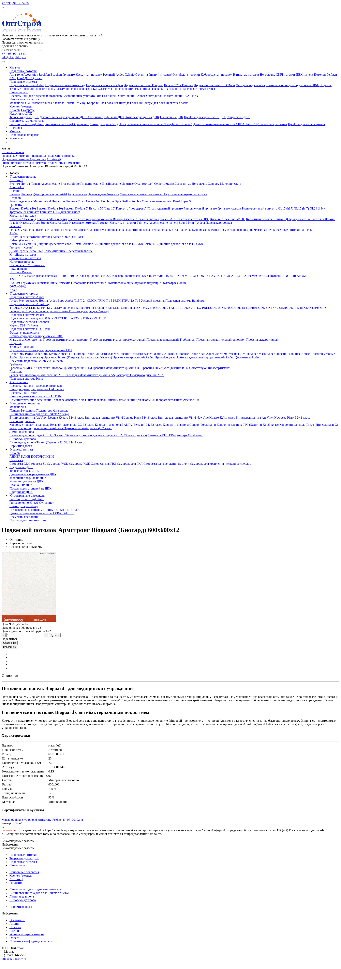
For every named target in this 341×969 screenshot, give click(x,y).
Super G (186, 201)
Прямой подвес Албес (170, 357)
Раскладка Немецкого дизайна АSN (140, 375)
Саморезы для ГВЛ (103, 463)
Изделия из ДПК (20, 113)
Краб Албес (206, 353)
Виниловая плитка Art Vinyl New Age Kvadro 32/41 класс (196, 417)
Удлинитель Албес (247, 357)
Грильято (69, 74)
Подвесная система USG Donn (214, 85)
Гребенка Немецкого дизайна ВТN (165, 368)
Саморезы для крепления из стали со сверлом (220, 463)
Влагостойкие (70, 183)
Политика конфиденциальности (31, 941)
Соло (81, 201)
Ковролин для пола (100, 103)
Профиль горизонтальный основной (220, 339)
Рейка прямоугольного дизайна (232, 229)
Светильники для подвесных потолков (35, 95)
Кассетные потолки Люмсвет (89, 222)
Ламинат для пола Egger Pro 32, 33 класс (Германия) (44, 435)
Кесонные (36, 251)
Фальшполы (17, 103)
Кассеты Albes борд (22, 219)
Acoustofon (30, 74)
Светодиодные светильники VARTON (172, 95)
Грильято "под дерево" (131, 208)
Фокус (13, 201)
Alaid (47, 201)
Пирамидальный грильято (165, 208)
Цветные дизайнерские (103, 194)
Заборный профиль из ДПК (106, 117)
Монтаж (15, 131)
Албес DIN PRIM (21, 353)
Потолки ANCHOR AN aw (288, 275)
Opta (118, 201)
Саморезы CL (18, 463)
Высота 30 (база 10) (50, 208)
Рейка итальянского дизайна (82, 229)
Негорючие (199, 183)
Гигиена (26, 194)
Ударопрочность (43, 194)
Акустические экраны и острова (185, 194)
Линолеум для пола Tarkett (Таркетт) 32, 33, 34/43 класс (46, 442)
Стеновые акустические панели (141, 194)
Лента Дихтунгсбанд (104, 124)
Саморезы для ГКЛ (130, 463)
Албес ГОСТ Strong (71, 353)
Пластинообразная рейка (143, 229)
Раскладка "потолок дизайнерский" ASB (37, 375)
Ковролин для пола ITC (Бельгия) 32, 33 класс (248, 424)
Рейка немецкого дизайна (44, 229)
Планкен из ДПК (171, 117)
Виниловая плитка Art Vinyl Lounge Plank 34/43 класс (121, 417)
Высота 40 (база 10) (22, 208)
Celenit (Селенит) (136, 74)
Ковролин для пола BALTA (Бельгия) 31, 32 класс (128, 424)
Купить (55, 635)
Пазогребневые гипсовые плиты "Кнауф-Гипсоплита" (155, 124)
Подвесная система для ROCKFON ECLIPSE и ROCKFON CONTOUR (57, 318)
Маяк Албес (267, 353)
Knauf (38, 78)
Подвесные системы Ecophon (143, 85)
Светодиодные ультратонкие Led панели (90, 95)
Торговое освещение (66, 400)
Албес (120, 74)
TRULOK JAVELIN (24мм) (27, 307)
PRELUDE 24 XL (163, 307)
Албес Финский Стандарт (125, 353)
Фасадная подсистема (250, 85)
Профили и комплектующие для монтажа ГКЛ (66, 88)
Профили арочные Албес (293, 353)
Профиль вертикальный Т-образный (171, 339)
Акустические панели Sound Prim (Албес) (177, 222)
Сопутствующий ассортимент (209, 368)
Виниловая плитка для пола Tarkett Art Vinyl (56, 103)
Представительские (79, 251)
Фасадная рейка (264, 229)
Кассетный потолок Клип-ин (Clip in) (271, 219)
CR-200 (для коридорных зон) (121, 275)
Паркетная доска (177, 103)
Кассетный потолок (89, 74)
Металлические (230, 183)
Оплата (14, 937)
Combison (107, 201)
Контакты (16, 138)
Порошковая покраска (24, 134)
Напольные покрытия (24, 99)
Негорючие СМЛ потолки (277, 74)
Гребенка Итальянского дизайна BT (117, 368)
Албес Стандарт (96, 353)
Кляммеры (16, 339)
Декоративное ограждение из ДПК (63, 117)
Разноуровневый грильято (259, 208)
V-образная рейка (113, 229)
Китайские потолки (186, 74)
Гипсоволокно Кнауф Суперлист (67, 124)
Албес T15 (72, 300)
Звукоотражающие (174, 283)
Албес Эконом (19, 300)
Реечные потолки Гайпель (294, 229)
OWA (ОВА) (25, 78)
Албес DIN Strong (45, 353)
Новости (15, 927)
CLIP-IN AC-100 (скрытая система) (33, 275)
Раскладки (172, 88)
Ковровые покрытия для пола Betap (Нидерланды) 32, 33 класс (51, 424)
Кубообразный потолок (216, 74)
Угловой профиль (153, 300)
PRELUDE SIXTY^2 (264, 307)
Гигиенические (90, 183)
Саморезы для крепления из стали (166, 463)
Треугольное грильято (24, 212)
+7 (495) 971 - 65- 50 (15, 3)
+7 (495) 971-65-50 (14, 53)
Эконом (14, 183)
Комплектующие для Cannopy (89, 311)
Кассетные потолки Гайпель (129, 222)
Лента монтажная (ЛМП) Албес (236, 353)
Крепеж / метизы (20, 106)
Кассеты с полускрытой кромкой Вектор (95, 219)
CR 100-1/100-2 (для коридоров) (78, 275)
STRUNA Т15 (130, 300)
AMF (12, 78)
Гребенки (158, 88)
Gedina (126, 201)
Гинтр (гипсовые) (160, 74)
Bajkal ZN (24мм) (139, 307)
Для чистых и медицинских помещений (108, 400)
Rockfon (44, 74)
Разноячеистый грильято (200, 208)
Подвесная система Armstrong (65, 85)
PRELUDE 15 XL (214, 307)
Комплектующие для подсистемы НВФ (292, 85)
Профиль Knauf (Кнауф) (96, 357)
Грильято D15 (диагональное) (60, 212)
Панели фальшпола (22, 410)
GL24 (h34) (317, 208)
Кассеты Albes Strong (34, 222)
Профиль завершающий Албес (133, 357)
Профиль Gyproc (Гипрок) (61, 357)
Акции (14, 923)
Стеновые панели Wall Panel (161, 201)
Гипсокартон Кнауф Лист (26, 124)
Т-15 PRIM (113, 300)
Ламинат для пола (126, 103)
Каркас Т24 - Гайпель (178, 85)
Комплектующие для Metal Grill (105, 307)
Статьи (14, 930)
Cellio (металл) (164, 183)
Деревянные (182, 183)
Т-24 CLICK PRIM (92, 300)
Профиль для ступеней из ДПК (205, 117)
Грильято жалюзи (229, 208)
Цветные (128, 183)
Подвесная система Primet (197, 88)
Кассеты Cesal (59, 222)
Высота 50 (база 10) (102, 208)
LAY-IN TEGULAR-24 (224, 275)
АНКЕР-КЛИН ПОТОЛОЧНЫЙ (31, 456)
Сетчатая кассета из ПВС (192, 219)
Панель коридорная (219, 222)
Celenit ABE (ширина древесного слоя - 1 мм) (112, 244)
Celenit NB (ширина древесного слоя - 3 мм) (173, 244)
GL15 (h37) (285, 208)
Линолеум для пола (152, 103)
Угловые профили (21, 88)
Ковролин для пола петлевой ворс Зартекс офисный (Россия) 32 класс (65, 428)
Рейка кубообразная (197, 229)
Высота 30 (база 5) (76, 208)
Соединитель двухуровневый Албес (209, 357)
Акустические (50, 183)
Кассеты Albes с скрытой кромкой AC (149, 219)
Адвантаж (26, 201)
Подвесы (325, 85)
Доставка (15, 127)
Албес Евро (56, 300)
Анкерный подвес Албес (181, 353)
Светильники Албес (131, 95)
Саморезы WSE (79, 463)
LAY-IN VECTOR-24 (255, 275)
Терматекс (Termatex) (35, 283)
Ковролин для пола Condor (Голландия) (189, 424)
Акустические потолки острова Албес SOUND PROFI (46, 236)
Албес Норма (39, 300)
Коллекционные (55, 251)
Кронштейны (33, 339)
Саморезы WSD (57, 463)
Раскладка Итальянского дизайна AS (90, 375)
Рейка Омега (18, 229)
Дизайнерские (111, 183)
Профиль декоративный (262, 339)
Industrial (61, 194)
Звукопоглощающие (120, 283)
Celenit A (15, 244)
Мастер (38, 201)
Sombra (136, 201)
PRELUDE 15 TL (237, 307)
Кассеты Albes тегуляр (52, 219)
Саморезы (28, 110)
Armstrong (16, 74)
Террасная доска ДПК (24, 117)
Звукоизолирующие (147, 283)
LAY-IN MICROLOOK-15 (190, 275)
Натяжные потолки (246, 74)
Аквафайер (92, 201)
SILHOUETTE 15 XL (293, 307)
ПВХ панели (304, 74)
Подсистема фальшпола (52, 410)
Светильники (18, 92)
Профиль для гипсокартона (306, 124)
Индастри (58, 201)
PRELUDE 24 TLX (188, 307)
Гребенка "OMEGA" (23, 368)
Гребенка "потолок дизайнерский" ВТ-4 (65, 368)
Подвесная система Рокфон (104, 85)
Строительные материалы (26, 120)
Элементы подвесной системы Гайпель (124, 88)
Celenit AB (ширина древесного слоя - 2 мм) (51, 244)
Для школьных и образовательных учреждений (167, 400)
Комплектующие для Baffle (65, 307)
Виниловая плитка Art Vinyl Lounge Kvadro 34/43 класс (46, 417)
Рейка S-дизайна (171, 229)
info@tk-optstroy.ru (14, 57)
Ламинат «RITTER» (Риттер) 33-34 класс (175, 435)
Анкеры (14, 110)
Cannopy (213, 183)
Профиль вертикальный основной (66, 339)
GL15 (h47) (301, 208)
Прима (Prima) (30, 183)
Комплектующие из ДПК (142, 117)
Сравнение (9, 642)
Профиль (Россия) (31, 357)
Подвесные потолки (23, 71)
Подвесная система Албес (26, 85)
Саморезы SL (37, 463)
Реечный (109, 74)
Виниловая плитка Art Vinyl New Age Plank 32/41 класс (273, 417)
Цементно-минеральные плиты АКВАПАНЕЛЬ (225, 124)
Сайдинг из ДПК (238, 117)
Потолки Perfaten (325, 74)
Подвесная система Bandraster (185, 300)
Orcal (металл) (143, 183)
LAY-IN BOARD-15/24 (157, 275)
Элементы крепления (272, 124)
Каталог (14, 67)
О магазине (17, 920)
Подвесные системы (23, 81)
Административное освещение (30, 400)
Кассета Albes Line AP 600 (227, 219)
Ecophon (56, 74)
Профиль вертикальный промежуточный (118, 339)
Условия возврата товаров (26, 934)
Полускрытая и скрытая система (46, 311)
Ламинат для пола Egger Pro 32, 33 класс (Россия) (113, 435)
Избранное (9, 646)
